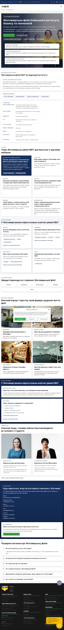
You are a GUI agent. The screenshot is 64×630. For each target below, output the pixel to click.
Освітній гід (48, 612)
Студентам (48, 626)
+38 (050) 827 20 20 (8, 501)
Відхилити (32, 319)
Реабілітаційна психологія (16, 261)
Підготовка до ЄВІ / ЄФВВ (9, 610)
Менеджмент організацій (9, 239)
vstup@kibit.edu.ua (7, 619)
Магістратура (39, 284)
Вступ (32, 289)
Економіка (6, 261)
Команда (55, 284)
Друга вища (5, 600)
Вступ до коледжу (29, 615)
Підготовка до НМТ (7, 608)
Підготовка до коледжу (8, 606)
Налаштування (44, 319)
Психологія (50, 237)
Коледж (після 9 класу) (8, 597)
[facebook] (51, 2)
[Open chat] (59, 625)
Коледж (8, 284)
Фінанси (19, 239)
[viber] (22, 2)
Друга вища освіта (29, 600)
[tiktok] (62, 2)
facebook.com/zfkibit (8, 514)
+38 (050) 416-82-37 (34, 2)
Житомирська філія (50, 597)
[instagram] (59, 2)
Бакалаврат (24, 284)
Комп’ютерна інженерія (30, 619)
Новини (47, 613)
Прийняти (20, 319)
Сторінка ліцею (38, 263)
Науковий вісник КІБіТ (51, 610)
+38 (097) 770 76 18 (8, 506)
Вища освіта (5, 599)
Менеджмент (27, 621)
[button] (49, 309)
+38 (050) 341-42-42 (13, 2)
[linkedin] (54, 2)
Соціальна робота (8, 242)
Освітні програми (50, 604)
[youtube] (57, 2)
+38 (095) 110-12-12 (8, 623)
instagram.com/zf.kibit (9, 518)
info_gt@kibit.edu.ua (8, 510)
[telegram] (20, 2)
